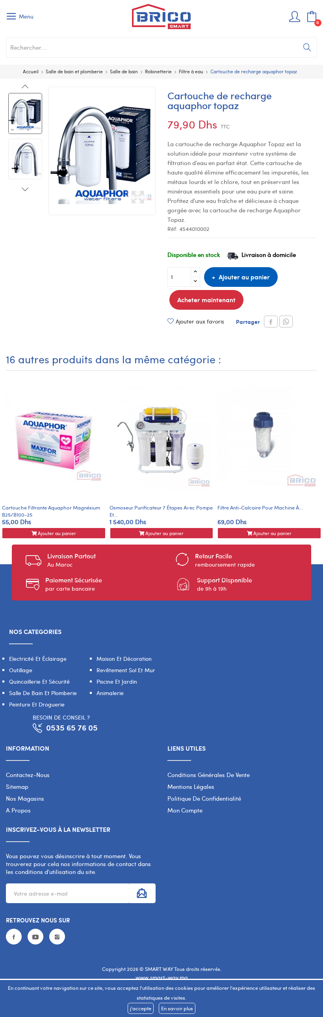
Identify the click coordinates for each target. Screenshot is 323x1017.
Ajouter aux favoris (200, 321)
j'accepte (140, 1008)
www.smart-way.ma (162, 977)
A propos (18, 810)
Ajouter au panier (244, 276)
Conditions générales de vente (208, 775)
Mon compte (184, 810)
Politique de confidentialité (204, 798)
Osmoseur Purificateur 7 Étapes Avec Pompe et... (161, 511)
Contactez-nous (28, 775)
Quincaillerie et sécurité (39, 681)
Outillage (20, 670)
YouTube (35, 936)
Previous (25, 87)
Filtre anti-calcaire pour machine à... (260, 507)
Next (25, 189)
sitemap (17, 786)
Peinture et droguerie (37, 704)
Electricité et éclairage (38, 658)
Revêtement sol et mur (126, 670)
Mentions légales (190, 786)
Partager (271, 321)
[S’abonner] (142, 893)
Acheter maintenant (206, 299)
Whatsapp (286, 321)
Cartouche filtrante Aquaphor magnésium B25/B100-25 (51, 511)
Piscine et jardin (117, 681)
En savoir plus (177, 1008)
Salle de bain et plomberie (43, 693)
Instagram (57, 936)
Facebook (14, 936)
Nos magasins (25, 798)
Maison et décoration (124, 658)
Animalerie (110, 693)
